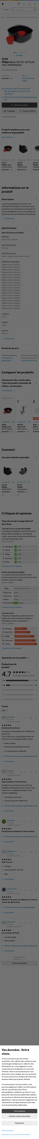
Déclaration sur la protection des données (16, 1134)
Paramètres (19, 1123)
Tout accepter (19, 1111)
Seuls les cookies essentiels (19, 1116)
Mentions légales (7, 1130)
